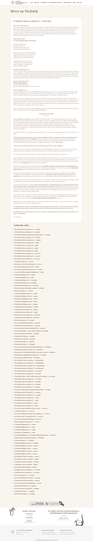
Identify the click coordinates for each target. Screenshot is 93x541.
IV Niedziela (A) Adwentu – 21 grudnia (24, 336)
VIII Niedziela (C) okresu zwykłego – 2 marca (26, 456)
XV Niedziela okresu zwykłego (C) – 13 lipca (26, 403)
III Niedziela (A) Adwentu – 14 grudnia (24, 339)
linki (74, 2)
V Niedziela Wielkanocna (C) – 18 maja (24, 427)
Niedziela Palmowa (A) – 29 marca (23, 291)
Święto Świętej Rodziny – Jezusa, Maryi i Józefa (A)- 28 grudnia (31, 331)
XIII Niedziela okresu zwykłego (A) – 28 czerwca (27, 253)
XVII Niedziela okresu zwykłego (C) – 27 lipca (26, 397)
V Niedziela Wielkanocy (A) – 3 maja (24, 277)
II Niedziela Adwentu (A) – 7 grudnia (24, 341)
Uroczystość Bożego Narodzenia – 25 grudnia (26, 333)
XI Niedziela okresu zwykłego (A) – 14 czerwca (27, 258)
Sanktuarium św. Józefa (55, 2)
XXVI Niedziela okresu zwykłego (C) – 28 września (28, 371)
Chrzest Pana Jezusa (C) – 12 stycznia (24, 475)
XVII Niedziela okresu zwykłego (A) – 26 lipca (26, 242)
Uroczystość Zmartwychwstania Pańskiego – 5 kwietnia (29, 288)
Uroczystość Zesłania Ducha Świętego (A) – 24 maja (28, 269)
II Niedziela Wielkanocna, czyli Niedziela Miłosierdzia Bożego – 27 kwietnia (35, 435)
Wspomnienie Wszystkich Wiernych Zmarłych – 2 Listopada (30, 355)
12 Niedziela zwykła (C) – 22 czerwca (24, 411)
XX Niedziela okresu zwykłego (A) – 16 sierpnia (27, 232)
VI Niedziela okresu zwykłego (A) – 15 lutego (26, 307)
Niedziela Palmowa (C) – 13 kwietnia (24, 440)
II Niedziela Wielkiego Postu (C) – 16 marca (26, 451)
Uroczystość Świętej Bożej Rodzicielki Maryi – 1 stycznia (29, 328)
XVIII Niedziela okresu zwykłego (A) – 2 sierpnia (27, 240)
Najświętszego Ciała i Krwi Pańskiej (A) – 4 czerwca (28, 264)
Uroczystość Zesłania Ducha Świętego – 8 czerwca (28, 419)
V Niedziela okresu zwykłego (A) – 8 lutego (26, 309)
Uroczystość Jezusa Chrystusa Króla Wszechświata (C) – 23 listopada (32, 347)
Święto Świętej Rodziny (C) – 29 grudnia (25, 485)
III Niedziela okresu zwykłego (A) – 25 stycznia (27, 315)
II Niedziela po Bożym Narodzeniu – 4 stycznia (27, 325)
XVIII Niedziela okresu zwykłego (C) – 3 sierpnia (27, 395)
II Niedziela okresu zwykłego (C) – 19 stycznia (26, 472)
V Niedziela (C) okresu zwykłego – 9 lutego (26, 464)
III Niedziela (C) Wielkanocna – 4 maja (24, 432)
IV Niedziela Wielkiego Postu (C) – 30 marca (26, 445)
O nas (31, 2)
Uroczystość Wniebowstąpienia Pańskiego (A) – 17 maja (29, 272)
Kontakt (79, 2)
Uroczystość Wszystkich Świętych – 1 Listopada (27, 357)
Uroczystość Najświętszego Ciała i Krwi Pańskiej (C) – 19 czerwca (32, 413)
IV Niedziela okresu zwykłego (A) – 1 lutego (26, 312)
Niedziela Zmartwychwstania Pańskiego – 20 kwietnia (29, 437)
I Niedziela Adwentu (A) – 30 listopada (24, 344)
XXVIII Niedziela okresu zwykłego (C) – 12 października (29, 365)
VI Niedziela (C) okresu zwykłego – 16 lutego (26, 461)
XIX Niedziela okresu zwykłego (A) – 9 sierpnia (27, 237)
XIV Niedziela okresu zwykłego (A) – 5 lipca (26, 250)
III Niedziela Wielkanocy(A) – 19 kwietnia (25, 282)
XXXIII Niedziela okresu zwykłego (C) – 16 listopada (28, 349)
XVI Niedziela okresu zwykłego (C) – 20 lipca (26, 400)
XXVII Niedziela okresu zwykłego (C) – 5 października (28, 368)
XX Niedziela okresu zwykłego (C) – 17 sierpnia (27, 387)
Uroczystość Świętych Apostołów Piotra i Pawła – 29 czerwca (30, 408)
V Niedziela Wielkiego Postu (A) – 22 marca (26, 293)
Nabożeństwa (67, 2)
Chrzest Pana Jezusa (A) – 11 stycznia (24, 320)
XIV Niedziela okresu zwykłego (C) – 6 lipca (26, 405)
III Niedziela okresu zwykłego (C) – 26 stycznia (27, 469)
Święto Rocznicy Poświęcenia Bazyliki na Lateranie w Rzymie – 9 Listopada (34, 352)
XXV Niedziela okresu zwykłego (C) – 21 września (27, 373)
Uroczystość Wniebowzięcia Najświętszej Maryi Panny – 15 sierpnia (32, 234)
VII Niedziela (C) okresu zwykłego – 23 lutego (26, 459)
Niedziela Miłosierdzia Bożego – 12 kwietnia (26, 285)
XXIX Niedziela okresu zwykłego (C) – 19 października (29, 363)
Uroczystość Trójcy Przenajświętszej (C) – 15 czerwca (28, 416)
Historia (36, 2)
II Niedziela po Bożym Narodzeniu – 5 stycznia (27, 480)
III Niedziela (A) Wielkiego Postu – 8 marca (26, 299)
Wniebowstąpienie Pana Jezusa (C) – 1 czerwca (26, 421)
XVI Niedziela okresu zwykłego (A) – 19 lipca (26, 245)
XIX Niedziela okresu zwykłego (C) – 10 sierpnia (27, 392)
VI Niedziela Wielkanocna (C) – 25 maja (24, 424)
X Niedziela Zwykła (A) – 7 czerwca (23, 261)
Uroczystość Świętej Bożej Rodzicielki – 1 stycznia (27, 483)
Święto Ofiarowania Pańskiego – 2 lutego (25, 467)
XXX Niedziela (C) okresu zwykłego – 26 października (28, 360)
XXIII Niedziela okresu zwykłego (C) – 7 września (27, 379)
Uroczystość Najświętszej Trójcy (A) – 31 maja (26, 266)
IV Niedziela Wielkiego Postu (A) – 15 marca (26, 296)
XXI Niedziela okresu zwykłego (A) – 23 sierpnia (27, 229)
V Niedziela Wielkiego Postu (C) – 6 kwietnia (26, 443)
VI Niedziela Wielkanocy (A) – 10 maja (24, 274)
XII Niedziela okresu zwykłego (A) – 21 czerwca (27, 256)
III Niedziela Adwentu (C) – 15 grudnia (24, 494)
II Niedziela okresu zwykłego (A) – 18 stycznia (26, 317)
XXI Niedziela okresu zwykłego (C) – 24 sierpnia (27, 384)
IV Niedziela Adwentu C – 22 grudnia (24, 491)
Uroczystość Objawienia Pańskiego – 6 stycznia (27, 323)
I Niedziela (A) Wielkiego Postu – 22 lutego (25, 304)
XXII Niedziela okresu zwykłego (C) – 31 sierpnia (27, 381)
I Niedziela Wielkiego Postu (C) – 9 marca (25, 453)
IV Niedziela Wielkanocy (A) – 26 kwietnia (25, 280)
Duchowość (43, 2)
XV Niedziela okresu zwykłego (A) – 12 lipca (26, 248)
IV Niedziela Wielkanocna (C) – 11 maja (24, 429)
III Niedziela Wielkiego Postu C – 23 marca (25, 448)
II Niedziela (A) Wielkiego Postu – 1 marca (25, 301)
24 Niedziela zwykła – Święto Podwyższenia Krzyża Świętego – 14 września (34, 376)
